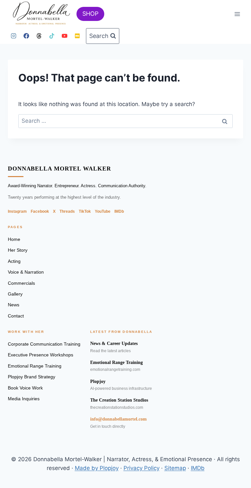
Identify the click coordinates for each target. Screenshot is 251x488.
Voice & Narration (26, 272)
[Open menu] (237, 14)
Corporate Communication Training (44, 344)
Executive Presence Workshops (40, 354)
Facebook (40, 211)
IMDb (119, 211)
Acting (14, 261)
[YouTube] (64, 36)
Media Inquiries (24, 398)
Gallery (15, 294)
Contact (16, 315)
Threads (67, 211)
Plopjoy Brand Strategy (31, 376)
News (13, 304)
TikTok (85, 211)
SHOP (90, 13)
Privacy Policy (141, 468)
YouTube (102, 211)
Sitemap (175, 468)
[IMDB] (77, 36)
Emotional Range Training (34, 366)
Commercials (21, 283)
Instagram (17, 211)
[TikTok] (51, 36)
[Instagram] (13, 36)
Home (14, 239)
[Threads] (38, 36)
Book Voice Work (25, 387)
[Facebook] (26, 36)
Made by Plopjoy (97, 468)
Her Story (17, 250)
